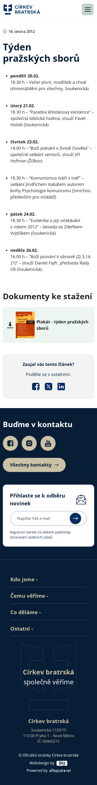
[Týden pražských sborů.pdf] (25, 324)
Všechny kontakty (31, 465)
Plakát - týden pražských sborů (62, 325)
